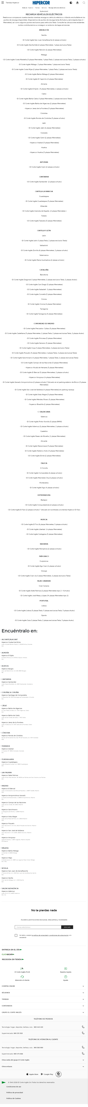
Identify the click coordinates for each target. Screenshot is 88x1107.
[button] (2, 3)
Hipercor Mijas (18, 859)
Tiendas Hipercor (12, 3)
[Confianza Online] (58, 1074)
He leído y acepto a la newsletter (45, 936)
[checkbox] (16, 935)
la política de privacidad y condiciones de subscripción (50, 935)
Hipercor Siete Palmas (24, 777)
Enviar (67, 927)
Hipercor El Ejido (14, 657)
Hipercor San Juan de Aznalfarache (19, 872)
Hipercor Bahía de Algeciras (15, 710)
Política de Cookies (13, 1098)
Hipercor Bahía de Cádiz (14, 717)
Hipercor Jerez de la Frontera (17, 724)
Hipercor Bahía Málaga (10, 852)
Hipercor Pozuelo (19, 825)
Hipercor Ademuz (11, 893)
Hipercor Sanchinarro (13, 811)
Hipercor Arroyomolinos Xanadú (18, 797)
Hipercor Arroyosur (16, 839)
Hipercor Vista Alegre (14, 818)
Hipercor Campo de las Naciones (14, 804)
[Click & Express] (12, 950)
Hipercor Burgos (14, 670)
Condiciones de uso (13, 1086)
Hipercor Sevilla (13, 879)
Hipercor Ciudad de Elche (17, 644)
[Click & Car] (8, 954)
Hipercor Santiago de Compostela (18, 697)
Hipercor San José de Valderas (16, 832)
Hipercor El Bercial (20, 790)
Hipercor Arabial (13, 750)
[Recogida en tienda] (13, 959)
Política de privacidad (14, 1092)
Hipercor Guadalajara (15, 764)
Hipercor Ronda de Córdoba (20, 737)
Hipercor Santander (17, 683)
